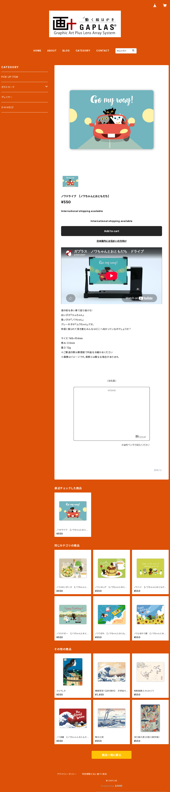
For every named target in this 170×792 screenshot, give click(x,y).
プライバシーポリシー (67, 774)
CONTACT (102, 50)
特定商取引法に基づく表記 (94, 774)
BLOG (66, 50)
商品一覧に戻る (111, 755)
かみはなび (7, 107)
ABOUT (51, 50)
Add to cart (111, 231)
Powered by (108, 786)
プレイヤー (7, 97)
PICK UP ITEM (9, 76)
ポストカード (8, 87)
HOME (37, 50)
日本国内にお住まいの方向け (112, 241)
